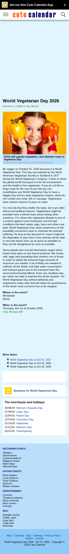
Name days (9, 463)
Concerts (7, 495)
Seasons (7, 483)
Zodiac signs (9, 517)
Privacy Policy (53, 535)
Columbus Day (24, 419)
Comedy (7, 506)
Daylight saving (11, 514)
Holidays (7, 452)
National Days (10, 466)
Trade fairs (8, 523)
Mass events (10, 503)
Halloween (22, 423)
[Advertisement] (34, 58)
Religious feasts (11, 461)
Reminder (8, 525)
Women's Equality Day (29, 407)
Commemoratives (12, 458)
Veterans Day (24, 427)
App (28, 535)
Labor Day (22, 411)
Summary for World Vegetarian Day (35, 390)
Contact (40, 538)
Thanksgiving (24, 430)
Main (9, 535)
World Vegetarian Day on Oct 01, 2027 (30, 359)
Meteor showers (11, 486)
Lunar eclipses (10, 478)
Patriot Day (22, 415)
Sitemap (37, 535)
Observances (10, 455)
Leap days (8, 520)
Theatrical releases (13, 497)
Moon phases (10, 475)
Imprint (29, 538)
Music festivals (11, 500)
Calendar (19, 535)
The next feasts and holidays (25, 402)
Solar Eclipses (10, 480)
